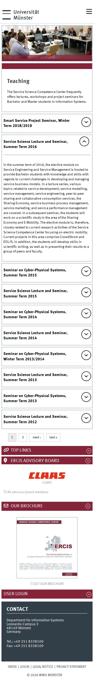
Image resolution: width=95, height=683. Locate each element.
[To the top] (65, 675)
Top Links (20, 450)
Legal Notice (43, 667)
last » (53, 437)
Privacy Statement (71, 667)
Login (24, 667)
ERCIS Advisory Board (34, 461)
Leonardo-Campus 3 (22, 624)
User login (18, 594)
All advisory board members (27, 492)
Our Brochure (26, 506)
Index (12, 667)
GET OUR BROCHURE (49, 584)
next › (37, 437)
